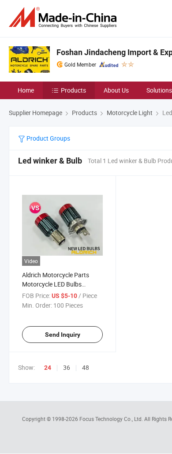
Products (73, 90)
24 (47, 367)
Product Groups (47, 138)
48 (85, 367)
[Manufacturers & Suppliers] (64, 17)
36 (66, 367)
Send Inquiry (62, 334)
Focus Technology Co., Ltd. (111, 418)
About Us (116, 90)
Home (26, 90)
